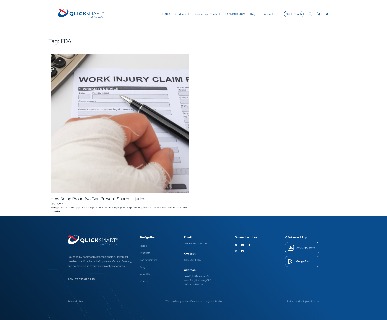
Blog (142, 267)
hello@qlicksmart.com (196, 243)
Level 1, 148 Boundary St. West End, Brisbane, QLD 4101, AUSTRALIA (197, 280)
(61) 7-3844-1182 (192, 259)
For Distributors (235, 13)
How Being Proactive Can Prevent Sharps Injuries (98, 198)
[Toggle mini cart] (318, 14)
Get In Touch (294, 14)
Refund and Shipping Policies (303, 301)
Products (180, 14)
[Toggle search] (310, 14)
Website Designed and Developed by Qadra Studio (193, 301)
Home (166, 13)
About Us (145, 274)
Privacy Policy (75, 301)
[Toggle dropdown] (188, 14)
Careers (144, 281)
